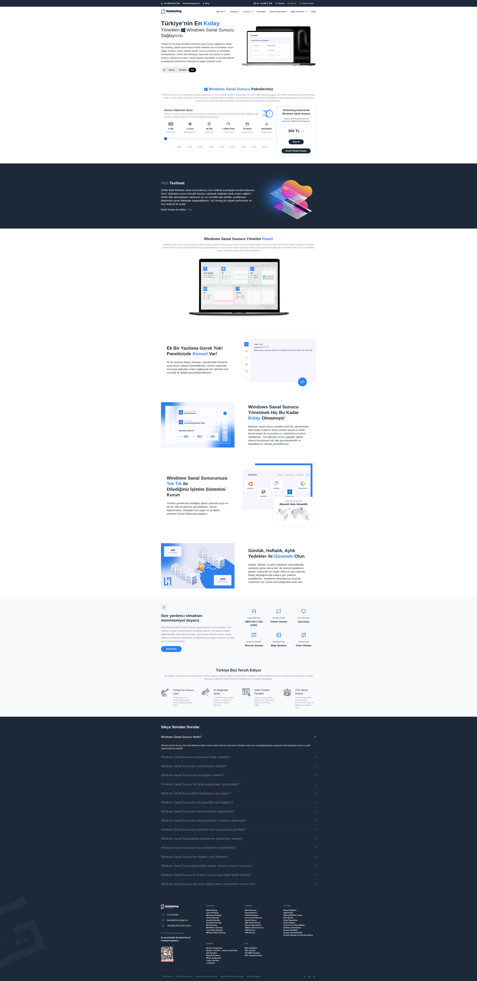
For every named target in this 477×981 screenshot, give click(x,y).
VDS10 (265, 147)
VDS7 (232, 147)
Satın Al (296, 142)
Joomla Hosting (213, 920)
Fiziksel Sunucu (251, 915)
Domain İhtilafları (290, 930)
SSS (192, 70)
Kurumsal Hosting (213, 923)
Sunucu (246, 12)
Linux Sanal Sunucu (253, 918)
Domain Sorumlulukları (293, 933)
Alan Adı (219, 12)
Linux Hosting (212, 913)
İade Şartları (288, 918)
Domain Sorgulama (214, 948)
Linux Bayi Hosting (214, 930)
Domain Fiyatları (213, 955)
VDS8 (243, 147)
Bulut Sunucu (251, 910)
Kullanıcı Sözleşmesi (292, 928)
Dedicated (261, 12)
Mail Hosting (211, 925)
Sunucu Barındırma (278, 12)
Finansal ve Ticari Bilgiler (294, 925)
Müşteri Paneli (308, 3)
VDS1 (168, 147)
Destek (281, 3)
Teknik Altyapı (289, 923)
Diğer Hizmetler (297, 12)
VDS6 (222, 147)
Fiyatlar (172, 70)
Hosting (233, 12)
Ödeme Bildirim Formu (292, 915)
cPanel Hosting (212, 918)
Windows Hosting (213, 915)
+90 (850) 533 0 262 (172, 3)
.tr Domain (210, 963)
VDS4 (200, 147)
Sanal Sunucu (251, 920)
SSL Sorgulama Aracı (253, 955)
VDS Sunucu (250, 933)
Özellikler (183, 70)
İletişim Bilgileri (289, 910)
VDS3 (190, 147)
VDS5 (211, 147)
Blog (207, 3)
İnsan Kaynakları (290, 920)
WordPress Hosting (214, 928)
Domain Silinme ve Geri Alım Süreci (298, 935)
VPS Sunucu (250, 930)
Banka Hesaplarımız (191, 3)
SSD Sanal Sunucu (253, 923)
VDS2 (179, 147)
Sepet (313, 12)
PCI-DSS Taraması (252, 953)
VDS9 (254, 147)
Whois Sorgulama (213, 958)
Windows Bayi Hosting (215, 933)
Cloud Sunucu (251, 913)
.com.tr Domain (212, 960)
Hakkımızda (288, 913)
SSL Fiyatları (250, 950)
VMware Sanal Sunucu (254, 928)
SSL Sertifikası (251, 948)
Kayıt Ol (293, 3)
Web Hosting (211, 910)
